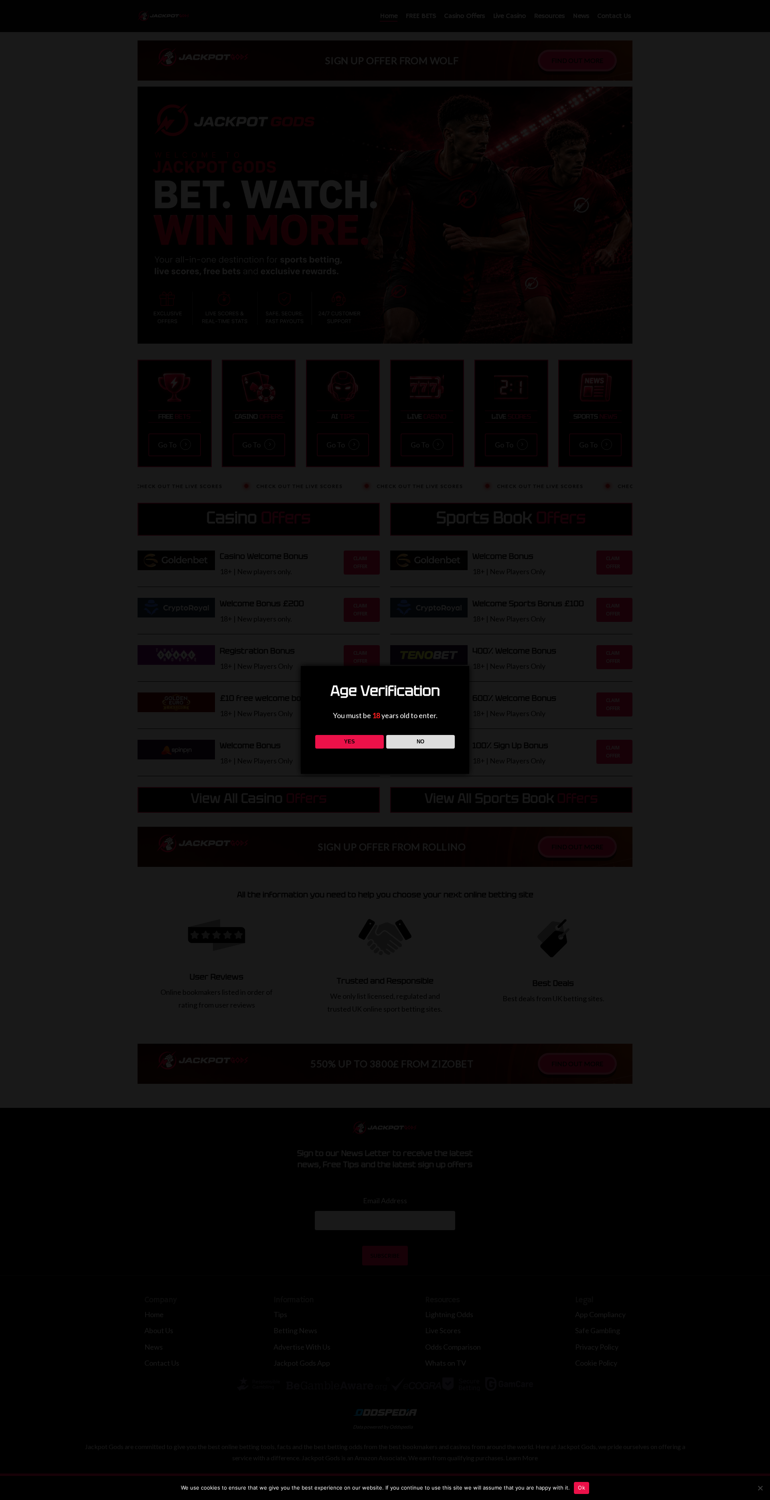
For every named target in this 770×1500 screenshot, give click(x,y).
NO (420, 742)
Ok (581, 1487)
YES (349, 742)
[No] (760, 1488)
